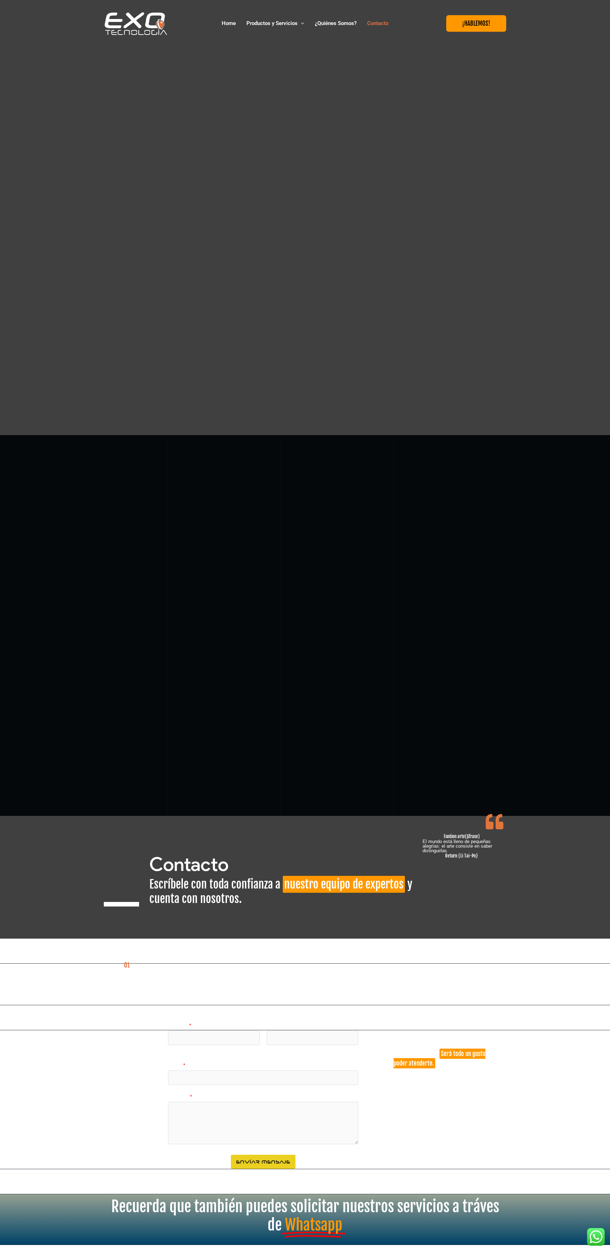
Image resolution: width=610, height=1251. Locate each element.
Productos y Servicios (272, 23)
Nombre (179, 1026)
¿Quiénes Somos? (336, 23)
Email (176, 1065)
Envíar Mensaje (263, 1162)
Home (229, 23)
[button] (476, 23)
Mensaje (180, 1097)
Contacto (377, 23)
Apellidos (312, 1049)
